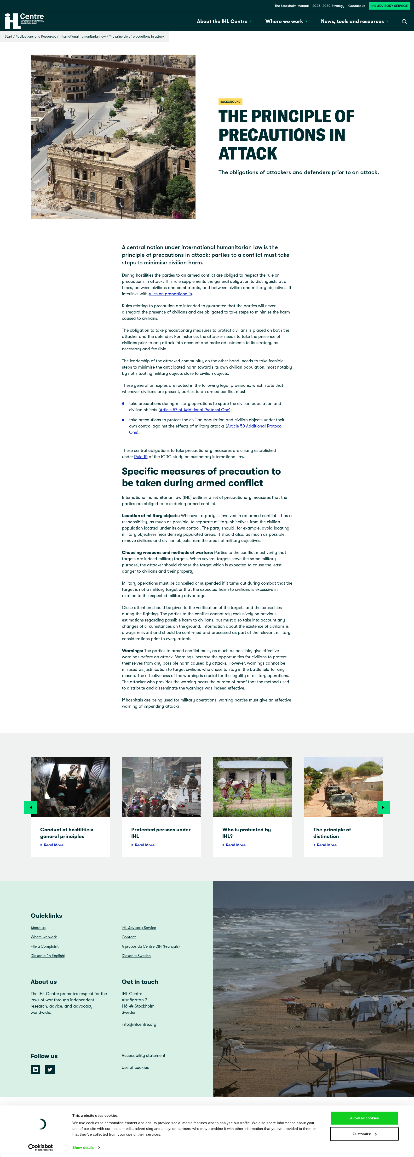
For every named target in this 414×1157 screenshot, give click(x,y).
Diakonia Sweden (136, 956)
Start (8, 36)
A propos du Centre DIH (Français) (151, 946)
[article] (70, 807)
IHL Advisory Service (389, 6)
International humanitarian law (82, 36)
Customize (362, 1134)
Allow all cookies (364, 1118)
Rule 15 (141, 456)
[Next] (383, 807)
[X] (50, 1069)
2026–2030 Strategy (328, 6)
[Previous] (30, 807)
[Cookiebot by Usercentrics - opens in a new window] (41, 1147)
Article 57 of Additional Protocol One (194, 409)
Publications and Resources (36, 36)
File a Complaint (45, 946)
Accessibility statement (143, 1055)
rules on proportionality (171, 293)
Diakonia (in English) (48, 956)
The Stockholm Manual (292, 6)
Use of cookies (135, 1067)
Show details (83, 1148)
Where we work (44, 937)
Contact (129, 937)
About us (38, 928)
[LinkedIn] (35, 1069)
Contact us (356, 6)
